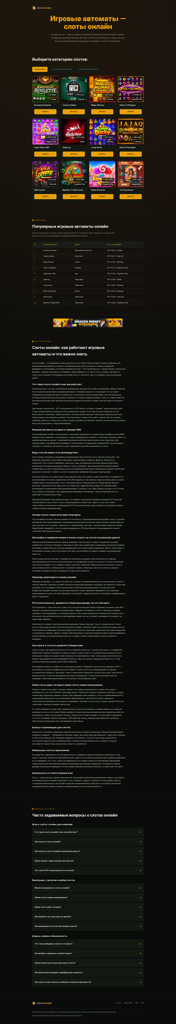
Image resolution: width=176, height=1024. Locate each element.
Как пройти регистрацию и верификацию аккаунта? (59, 972)
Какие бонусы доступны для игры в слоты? (55, 963)
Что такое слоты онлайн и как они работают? (56, 832)
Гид (136, 1003)
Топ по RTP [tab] (40, 69)
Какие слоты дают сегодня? (48, 907)
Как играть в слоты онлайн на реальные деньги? (57, 851)
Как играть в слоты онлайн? (48, 842)
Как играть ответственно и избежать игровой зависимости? (63, 982)
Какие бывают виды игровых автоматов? (54, 861)
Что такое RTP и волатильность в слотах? (54, 870)
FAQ (142, 1003)
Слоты (118, 1003)
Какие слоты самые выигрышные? (51, 897)
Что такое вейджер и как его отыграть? (53, 944)
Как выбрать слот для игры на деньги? (53, 917)
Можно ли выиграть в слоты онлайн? (52, 888)
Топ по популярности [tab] (88, 69)
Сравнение (128, 1003)
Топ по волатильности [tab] (61, 69)
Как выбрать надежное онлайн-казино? (53, 953)
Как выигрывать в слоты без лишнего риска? (56, 926)
